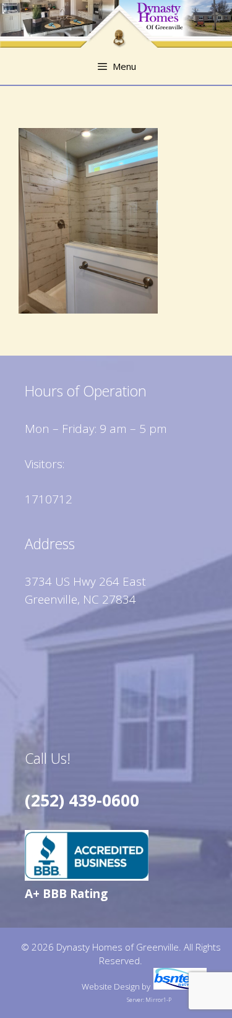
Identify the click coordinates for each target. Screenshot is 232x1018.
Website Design (111, 986)
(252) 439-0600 (82, 800)
